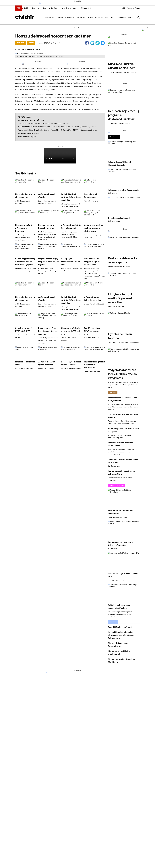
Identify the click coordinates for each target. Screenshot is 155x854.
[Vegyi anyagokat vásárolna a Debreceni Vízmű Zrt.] (124, 530)
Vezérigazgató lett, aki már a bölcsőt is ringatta (124, 430)
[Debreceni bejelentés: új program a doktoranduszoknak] (124, 98)
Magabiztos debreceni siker (25, 363)
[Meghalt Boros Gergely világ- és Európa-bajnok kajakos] (48, 249)
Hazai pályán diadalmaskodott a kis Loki (70, 262)
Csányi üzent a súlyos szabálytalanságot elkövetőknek (93, 228)
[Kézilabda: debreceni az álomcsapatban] (25, 185)
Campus (60, 17)
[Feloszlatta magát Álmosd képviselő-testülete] (124, 150)
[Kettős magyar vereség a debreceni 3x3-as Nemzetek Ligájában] (25, 249)
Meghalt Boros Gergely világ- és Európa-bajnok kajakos (48, 262)
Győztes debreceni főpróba (46, 195)
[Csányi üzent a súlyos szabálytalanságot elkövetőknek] (94, 216)
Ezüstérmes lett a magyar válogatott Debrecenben (92, 262)
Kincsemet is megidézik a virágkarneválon (119, 652)
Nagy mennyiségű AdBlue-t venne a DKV (123, 575)
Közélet (90, 17)
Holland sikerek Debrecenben (90, 195)
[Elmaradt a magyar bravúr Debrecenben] (48, 216)
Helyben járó (50, 17)
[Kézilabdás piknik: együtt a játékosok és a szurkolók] (71, 185)
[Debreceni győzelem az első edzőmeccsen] (71, 352)
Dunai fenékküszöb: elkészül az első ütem (121, 66)
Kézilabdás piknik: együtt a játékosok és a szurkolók (71, 197)
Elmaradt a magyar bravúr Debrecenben (47, 226)
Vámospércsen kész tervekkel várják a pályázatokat (124, 399)
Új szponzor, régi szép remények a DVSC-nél (70, 329)
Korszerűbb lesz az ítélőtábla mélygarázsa (120, 512)
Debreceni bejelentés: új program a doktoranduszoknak (123, 115)
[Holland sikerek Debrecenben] (94, 185)
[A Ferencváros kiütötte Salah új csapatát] (71, 216)
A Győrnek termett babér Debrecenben (92, 298)
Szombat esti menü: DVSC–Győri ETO (23, 329)
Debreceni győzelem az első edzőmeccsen (71, 363)
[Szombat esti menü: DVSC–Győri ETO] (25, 319)
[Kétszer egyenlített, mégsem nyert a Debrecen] (25, 216)
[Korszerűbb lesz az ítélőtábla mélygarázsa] (124, 498)
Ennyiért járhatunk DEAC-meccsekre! (92, 329)
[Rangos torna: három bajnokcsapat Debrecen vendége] (48, 319)
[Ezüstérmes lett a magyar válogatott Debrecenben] (94, 249)
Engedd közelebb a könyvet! (120, 627)
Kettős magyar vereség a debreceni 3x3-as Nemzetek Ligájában (25, 262)
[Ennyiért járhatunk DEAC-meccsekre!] (94, 319)
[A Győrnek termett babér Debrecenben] (94, 288)
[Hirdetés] (77, 3)
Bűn (106, 17)
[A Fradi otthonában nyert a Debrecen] (48, 352)
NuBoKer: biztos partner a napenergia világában (119, 606)
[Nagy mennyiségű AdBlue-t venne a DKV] (124, 561)
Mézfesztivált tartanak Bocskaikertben (118, 644)
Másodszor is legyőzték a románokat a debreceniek (94, 365)
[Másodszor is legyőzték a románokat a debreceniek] (94, 352)
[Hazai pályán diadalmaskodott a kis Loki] (71, 249)
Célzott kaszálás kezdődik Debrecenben (119, 219)
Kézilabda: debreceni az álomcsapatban (25, 195)
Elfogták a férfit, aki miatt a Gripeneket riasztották (120, 298)
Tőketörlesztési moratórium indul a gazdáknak (123, 460)
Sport (113, 17)
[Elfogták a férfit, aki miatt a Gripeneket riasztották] (124, 281)
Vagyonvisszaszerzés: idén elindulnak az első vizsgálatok (122, 374)
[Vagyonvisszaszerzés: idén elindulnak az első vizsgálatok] (124, 357)
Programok (99, 17)
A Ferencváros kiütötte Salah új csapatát (71, 226)
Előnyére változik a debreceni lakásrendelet (120, 444)
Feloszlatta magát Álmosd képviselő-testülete (119, 163)
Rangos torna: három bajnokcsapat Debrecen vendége (48, 331)
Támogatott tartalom (125, 17)
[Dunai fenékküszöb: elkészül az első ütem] (124, 51)
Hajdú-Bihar (69, 17)
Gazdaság (81, 17)
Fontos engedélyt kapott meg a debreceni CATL (121, 472)
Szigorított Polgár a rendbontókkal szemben (123, 415)
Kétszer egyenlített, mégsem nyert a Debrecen (23, 228)
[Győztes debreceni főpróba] (48, 185)
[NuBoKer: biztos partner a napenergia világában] (124, 593)
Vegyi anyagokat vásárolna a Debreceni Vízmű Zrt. (120, 543)
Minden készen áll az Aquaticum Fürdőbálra (121, 660)
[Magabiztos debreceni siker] (25, 352)
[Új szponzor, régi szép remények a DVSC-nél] (71, 319)
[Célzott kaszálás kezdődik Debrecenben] (124, 206)
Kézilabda (21, 43)
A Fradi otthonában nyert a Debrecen (46, 363)
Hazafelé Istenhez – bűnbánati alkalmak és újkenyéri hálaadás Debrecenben (121, 635)
